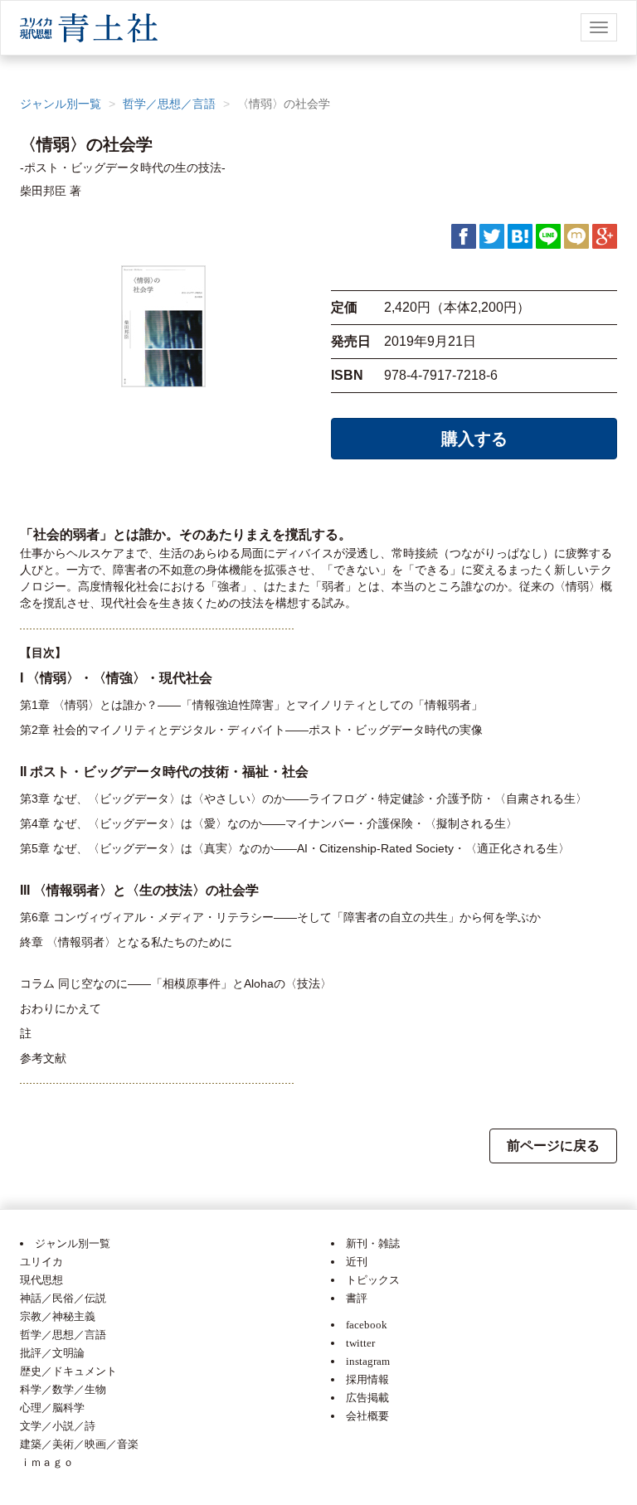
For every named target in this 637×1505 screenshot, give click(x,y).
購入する (474, 439)
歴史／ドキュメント (68, 1371)
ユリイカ (41, 1261)
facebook (366, 1324)
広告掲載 (367, 1397)
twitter (360, 1343)
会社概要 (367, 1416)
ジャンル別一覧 (60, 103)
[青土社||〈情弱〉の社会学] (520, 235)
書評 (356, 1298)
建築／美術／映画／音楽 (79, 1444)
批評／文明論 (52, 1353)
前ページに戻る (553, 1145)
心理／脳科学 (52, 1407)
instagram (368, 1361)
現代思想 (41, 1280)
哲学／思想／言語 (169, 103)
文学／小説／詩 (57, 1426)
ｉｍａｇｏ (47, 1462)
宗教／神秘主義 (57, 1316)
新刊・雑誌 (373, 1243)
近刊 (356, 1261)
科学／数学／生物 (63, 1389)
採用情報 (367, 1379)
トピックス (373, 1280)
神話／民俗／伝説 (63, 1298)
